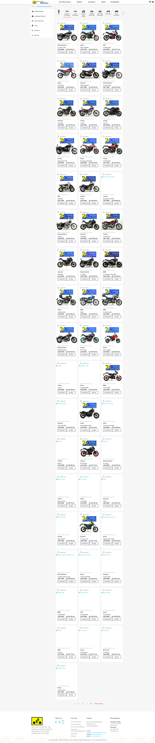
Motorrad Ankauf (76, 722)
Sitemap (73, 736)
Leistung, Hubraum (43, 16)
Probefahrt (62, 52)
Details (71, 52)
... (86, 703)
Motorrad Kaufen (65, 2)
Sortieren (43, 30)
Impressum (74, 733)
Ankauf (103, 2)
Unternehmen (114, 2)
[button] (3, 739)
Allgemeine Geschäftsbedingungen (78, 730)
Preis (43, 26)
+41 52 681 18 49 (97, 734)
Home (33, 6)
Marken (79, 2)
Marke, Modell (43, 11)
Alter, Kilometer (43, 21)
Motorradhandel (76, 724)
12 (90, 703)
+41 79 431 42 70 (96, 736)
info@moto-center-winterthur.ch (97, 733)
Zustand (43, 35)
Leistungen (91, 2)
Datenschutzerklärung (77, 727)
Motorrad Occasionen (44, 6)
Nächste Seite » (99, 703)
